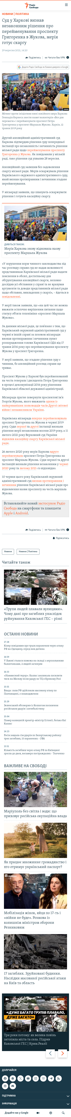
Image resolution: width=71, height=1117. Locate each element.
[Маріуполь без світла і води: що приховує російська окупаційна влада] (35, 789)
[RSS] (58, 1078)
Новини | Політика (15, 14)
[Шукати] (63, 1113)
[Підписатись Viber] (43, 1078)
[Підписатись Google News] (13, 1078)
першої (21, 426)
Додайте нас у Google (16, 1113)
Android (21, 513)
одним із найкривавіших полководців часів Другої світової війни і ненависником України (35, 405)
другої (34, 426)
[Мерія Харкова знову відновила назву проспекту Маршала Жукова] (35, 223)
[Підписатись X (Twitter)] (20, 1078)
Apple (8, 513)
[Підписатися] (13, 1086)
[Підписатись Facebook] (5, 1078)
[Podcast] (5, 1086)
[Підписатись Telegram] (51, 1078)
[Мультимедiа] (38, 1113)
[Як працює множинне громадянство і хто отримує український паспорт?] (35, 840)
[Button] (33, 58)
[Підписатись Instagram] (36, 1078)
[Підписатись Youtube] (28, 1078)
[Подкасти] (51, 1113)
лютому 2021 (28, 468)
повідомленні (11, 296)
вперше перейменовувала (49, 418)
